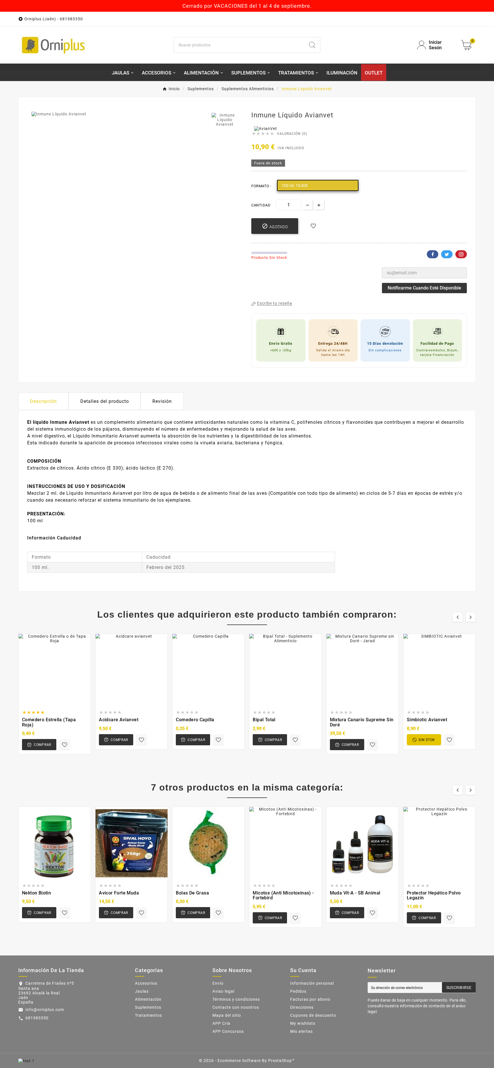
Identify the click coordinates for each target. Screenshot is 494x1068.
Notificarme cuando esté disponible (424, 288)
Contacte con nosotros (235, 1007)
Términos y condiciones (236, 999)
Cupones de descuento (313, 1015)
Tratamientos (148, 1015)
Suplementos (148, 1007)
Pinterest (461, 254)
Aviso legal (223, 991)
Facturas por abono (310, 999)
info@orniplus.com (44, 1009)
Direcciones (302, 1007)
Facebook (432, 254)
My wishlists (302, 1023)
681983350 (37, 1018)
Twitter (447, 254)
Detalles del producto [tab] (104, 401)
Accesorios (146, 983)
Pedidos (298, 991)
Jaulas (142, 991)
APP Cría (221, 1023)
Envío (218, 983)
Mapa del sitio (226, 1015)
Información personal (312, 983)
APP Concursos (228, 1031)
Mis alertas (301, 1031)
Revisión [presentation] (162, 401)
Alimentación (148, 999)
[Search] (312, 45)
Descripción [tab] (43, 401)
